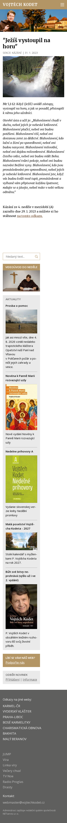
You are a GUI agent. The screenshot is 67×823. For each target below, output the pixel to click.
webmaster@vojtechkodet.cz (24, 802)
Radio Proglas (13, 782)
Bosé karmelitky (16, 722)
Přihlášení (13, 679)
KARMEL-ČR (11, 706)
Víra (6, 760)
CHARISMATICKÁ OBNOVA (22, 728)
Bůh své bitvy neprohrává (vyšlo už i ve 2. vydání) (21, 576)
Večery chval (12, 771)
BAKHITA (9, 733)
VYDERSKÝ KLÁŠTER (17, 711)
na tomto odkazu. (30, 216)
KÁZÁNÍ (16, 52)
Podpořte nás (15, 662)
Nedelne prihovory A (19, 451)
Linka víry (10, 765)
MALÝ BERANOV (14, 739)
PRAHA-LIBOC (13, 717)
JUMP (7, 754)
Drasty (7, 787)
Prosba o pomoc (17, 305)
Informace (30, 679)
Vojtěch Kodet (20, 4)
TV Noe (8, 776)
